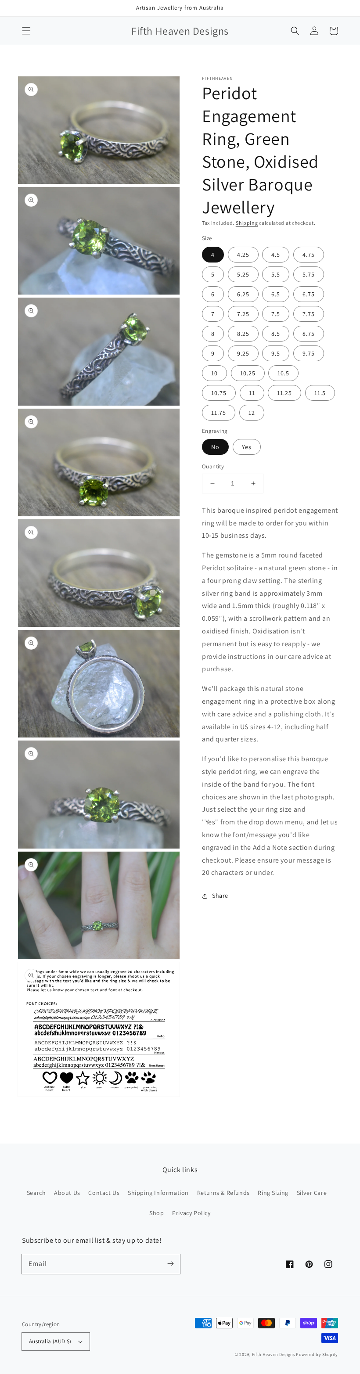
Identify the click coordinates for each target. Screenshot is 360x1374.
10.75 (219, 393)
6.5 (275, 294)
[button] (26, 30)
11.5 (320, 393)
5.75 (308, 274)
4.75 (308, 255)
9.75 (308, 353)
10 (214, 373)
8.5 (275, 334)
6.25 (243, 294)
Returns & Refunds (223, 1193)
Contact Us (103, 1193)
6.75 (308, 294)
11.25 (284, 393)
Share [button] (220, 895)
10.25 (248, 373)
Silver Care (312, 1193)
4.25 (243, 255)
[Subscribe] (170, 1263)
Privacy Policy (191, 1213)
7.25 (243, 314)
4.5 (275, 255)
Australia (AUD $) (50, 1341)
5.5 (275, 274)
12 (251, 413)
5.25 (243, 274)
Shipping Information (158, 1193)
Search (36, 1193)
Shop (156, 1213)
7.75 (308, 314)
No (215, 447)
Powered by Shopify (317, 1354)
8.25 (243, 334)
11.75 (218, 413)
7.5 (275, 314)
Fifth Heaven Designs (273, 1354)
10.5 (283, 373)
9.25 (243, 353)
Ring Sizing (273, 1193)
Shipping (247, 222)
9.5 (275, 353)
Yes (247, 447)
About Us (67, 1193)
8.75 (308, 334)
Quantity (213, 466)
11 (252, 393)
